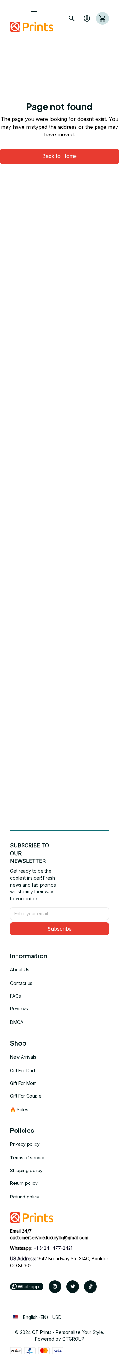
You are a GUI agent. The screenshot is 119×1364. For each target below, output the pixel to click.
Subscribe (59, 929)
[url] (49, 1237)
